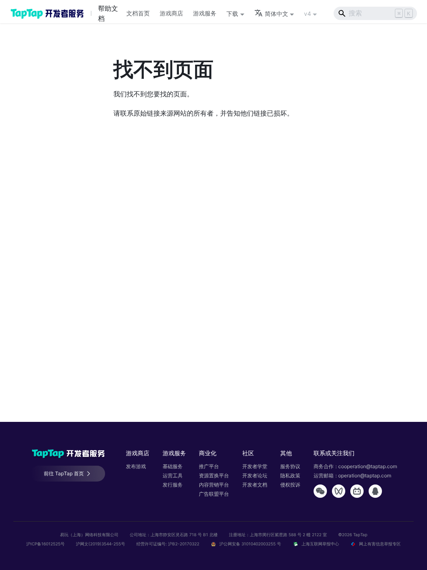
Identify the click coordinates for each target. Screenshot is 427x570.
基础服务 (173, 466)
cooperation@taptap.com (367, 466)
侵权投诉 (290, 485)
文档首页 (138, 13)
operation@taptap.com (364, 475)
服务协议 (290, 466)
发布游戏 (136, 466)
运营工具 (173, 475)
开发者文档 (254, 485)
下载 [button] (232, 13)
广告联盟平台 (214, 494)
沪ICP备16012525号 (46, 543)
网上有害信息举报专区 (379, 543)
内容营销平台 (214, 485)
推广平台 (209, 466)
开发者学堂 (254, 466)
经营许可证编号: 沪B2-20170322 (167, 543)
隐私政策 (290, 475)
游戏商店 (171, 13)
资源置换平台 (214, 475)
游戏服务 (204, 13)
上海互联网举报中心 (320, 543)
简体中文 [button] (276, 13)
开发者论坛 (254, 475)
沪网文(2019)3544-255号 (101, 543)
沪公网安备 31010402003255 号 (250, 543)
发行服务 (173, 485)
